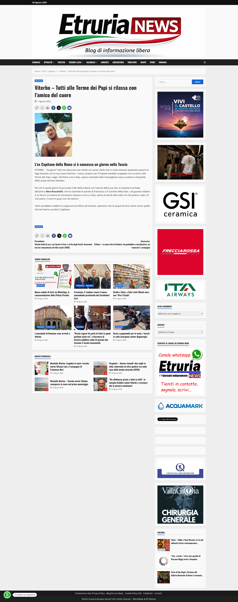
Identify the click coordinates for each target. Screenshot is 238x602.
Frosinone (80, 285)
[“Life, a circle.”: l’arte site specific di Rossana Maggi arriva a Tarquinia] (163, 561)
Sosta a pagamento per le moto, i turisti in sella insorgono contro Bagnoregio (131, 335)
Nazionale (91, 62)
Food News (132, 62)
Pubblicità (148, 593)
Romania (163, 62)
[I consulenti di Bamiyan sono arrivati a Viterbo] (53, 318)
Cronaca (36, 62)
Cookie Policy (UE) (133, 593)
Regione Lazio (75, 62)
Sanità (143, 62)
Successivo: (122, 244)
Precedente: (63, 244)
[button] (205, 62)
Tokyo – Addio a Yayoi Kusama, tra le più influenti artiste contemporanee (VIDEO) (187, 541)
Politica (61, 62)
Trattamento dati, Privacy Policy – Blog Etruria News (99, 593)
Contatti (158, 593)
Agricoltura (118, 62)
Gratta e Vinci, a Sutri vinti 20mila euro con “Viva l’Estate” (131, 293)
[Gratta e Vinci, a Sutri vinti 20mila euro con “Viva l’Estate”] (131, 276)
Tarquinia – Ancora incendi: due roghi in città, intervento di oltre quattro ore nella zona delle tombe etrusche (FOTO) (100, 368)
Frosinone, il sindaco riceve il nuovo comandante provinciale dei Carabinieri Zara (92, 295)
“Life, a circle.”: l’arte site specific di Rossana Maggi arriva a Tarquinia (185, 557)
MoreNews (138, 599)
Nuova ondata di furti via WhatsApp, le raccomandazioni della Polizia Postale (52, 293)
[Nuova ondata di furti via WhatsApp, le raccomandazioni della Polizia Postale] (53, 276)
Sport (152, 62)
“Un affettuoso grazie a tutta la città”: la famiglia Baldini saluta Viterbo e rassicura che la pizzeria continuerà (100, 384)
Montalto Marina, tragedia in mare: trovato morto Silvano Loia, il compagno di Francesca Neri (41, 368)
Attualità (48, 62)
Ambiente (105, 62)
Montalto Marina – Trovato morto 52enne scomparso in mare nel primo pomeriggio (41, 384)
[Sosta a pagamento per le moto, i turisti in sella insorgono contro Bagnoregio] (131, 318)
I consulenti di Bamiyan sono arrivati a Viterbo (52, 335)
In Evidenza (50, 327)
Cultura (161, 532)
